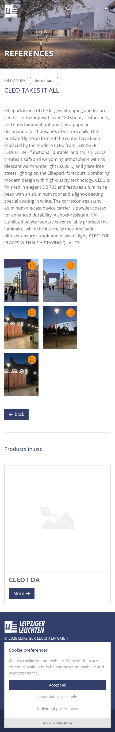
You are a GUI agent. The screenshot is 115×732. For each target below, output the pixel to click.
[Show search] (68, 8)
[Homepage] (11, 11)
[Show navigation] (106, 8)
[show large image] (21, 280)
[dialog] (57, 685)
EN (90, 8)
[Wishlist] (79, 8)
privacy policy (62, 722)
